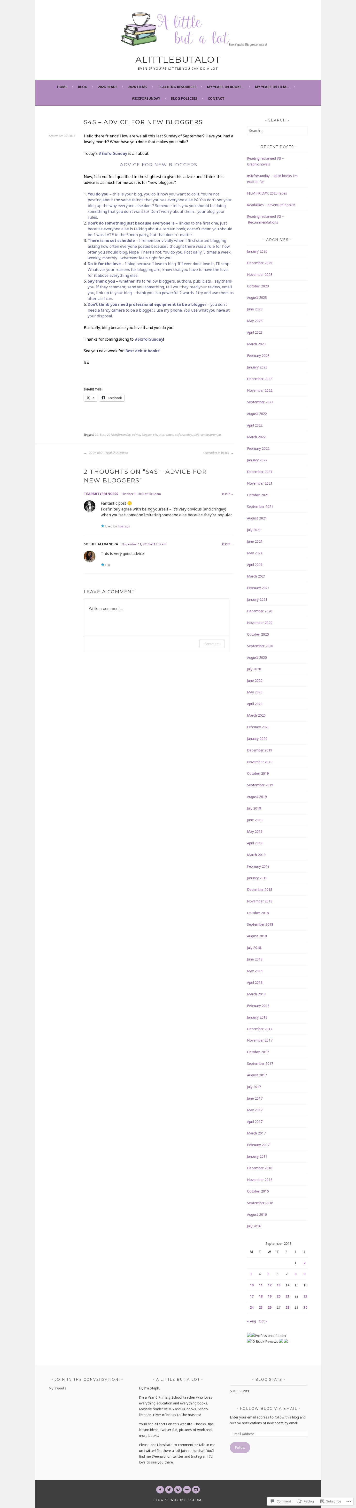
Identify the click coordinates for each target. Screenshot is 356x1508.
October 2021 (258, 495)
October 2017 (258, 1052)
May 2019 (255, 831)
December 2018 (259, 889)
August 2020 (257, 657)
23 (305, 1296)
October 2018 (258, 912)
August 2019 (257, 796)
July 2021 (254, 529)
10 (252, 1285)
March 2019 (256, 854)
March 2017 (256, 1133)
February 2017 (258, 1144)
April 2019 (255, 843)
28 (287, 1307)
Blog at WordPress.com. (178, 1500)
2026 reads (107, 86)
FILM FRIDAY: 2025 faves (267, 193)
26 (269, 1307)
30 (305, 1307)
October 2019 (258, 773)
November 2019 (259, 761)
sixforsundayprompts (207, 435)
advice (136, 435)
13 (278, 1285)
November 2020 (259, 622)
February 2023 (258, 355)
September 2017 (260, 1063)
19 (269, 1296)
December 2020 (259, 611)
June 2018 (255, 959)
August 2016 (257, 1214)
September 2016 (260, 1202)
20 (278, 1296)
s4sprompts (166, 435)
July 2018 (254, 947)
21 (287, 1296)
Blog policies (184, 98)
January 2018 (257, 1017)
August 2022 (257, 413)
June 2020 (255, 680)
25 (261, 1307)
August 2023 (257, 297)
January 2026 (257, 251)
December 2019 (259, 750)
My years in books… (225, 86)
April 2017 (255, 1121)
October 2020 (258, 634)
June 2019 (255, 820)
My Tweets (57, 1388)
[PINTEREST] (178, 1489)
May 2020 (255, 692)
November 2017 (259, 1040)
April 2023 (255, 332)
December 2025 (259, 263)
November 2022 (259, 390)
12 (269, 1285)
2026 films (137, 86)
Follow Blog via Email (268, 1408)
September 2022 (260, 402)
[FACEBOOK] (160, 1489)
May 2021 (255, 553)
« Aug (251, 1321)
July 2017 (254, 1086)
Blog (82, 86)
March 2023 (256, 344)
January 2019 (257, 878)
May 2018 (255, 970)
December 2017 (259, 1029)
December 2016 (259, 1168)
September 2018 (260, 924)
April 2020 (255, 703)
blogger (147, 435)
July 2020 (254, 669)
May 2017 (255, 1110)
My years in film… (272, 86)
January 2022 (257, 460)
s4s (155, 435)
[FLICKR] (187, 1489)
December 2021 (259, 471)
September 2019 (260, 785)
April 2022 (255, 425)
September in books (216, 453)
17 (252, 1296)
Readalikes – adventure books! (271, 205)
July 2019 (254, 808)
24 (252, 1307)
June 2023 (255, 309)
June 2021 (255, 541)
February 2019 (258, 866)
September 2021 (260, 506)
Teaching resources (177, 86)
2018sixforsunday (119, 435)
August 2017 (257, 1075)
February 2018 (258, 1005)
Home (62, 86)
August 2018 (257, 936)
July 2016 (254, 1226)
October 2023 (258, 286)
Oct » (263, 1321)
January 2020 (257, 738)
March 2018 (256, 994)
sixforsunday (183, 435)
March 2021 (256, 576)
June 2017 (255, 1098)
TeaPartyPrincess (101, 493)
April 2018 (255, 982)
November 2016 (259, 1179)
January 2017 (257, 1156)
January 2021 (257, 599)
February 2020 (258, 727)
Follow (240, 1447)
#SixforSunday (146, 98)
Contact (216, 98)
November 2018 (259, 901)
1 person (123, 526)
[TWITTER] (169, 1489)
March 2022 (256, 437)
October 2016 (258, 1191)
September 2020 (260, 646)
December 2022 (259, 378)
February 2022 (258, 448)
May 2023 (255, 320)
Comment (212, 644)
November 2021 (259, 483)
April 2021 (255, 564)
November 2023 (259, 274)
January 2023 (257, 367)
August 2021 (257, 518)
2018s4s (100, 435)
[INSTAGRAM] (196, 1489)
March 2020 (256, 715)
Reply (226, 494)
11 (261, 1285)
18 (261, 1296)
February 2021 (258, 587)
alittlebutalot (178, 59)
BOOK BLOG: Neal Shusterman (108, 453)
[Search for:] (277, 130)
